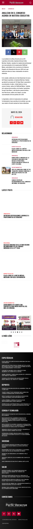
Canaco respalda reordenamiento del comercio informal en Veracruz (21, 181)
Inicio (3, 9)
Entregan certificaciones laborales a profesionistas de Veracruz (21, 140)
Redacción (18, 117)
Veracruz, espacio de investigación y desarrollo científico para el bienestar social (16, 430)
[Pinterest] (19, 52)
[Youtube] (21, 122)
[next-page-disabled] (6, 342)
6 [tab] (21, 332)
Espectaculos (16, 146)
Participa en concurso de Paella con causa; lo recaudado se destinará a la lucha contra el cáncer (15, 446)
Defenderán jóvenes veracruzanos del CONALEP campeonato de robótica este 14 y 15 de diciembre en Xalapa (16, 434)
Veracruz (15, 137)
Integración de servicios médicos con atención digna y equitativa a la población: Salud (15, 480)
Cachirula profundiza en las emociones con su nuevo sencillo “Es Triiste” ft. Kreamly (15, 379)
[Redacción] (12, 117)
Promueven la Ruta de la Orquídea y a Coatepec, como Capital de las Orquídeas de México (15, 450)
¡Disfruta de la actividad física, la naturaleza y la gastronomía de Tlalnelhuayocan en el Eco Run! (16, 404)
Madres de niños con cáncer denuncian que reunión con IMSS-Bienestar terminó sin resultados (14, 472)
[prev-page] (3, 342)
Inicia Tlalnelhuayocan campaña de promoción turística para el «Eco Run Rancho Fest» (15, 397)
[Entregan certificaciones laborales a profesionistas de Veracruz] (6, 140)
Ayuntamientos (17, 167)
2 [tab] (13, 332)
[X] (13, 52)
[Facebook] (8, 52)
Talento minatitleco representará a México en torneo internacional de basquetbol (15, 393)
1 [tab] (11, 332)
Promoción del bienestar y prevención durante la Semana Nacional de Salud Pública (16, 484)
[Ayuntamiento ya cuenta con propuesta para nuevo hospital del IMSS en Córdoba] (16, 291)
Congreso (11, 9)
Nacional (7, 243)
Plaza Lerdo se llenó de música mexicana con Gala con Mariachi (21, 150)
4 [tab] (17, 332)
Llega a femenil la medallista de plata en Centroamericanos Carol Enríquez (13, 401)
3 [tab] (15, 332)
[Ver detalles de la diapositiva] (9, 322)
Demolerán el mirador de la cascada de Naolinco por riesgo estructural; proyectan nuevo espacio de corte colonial (20, 161)
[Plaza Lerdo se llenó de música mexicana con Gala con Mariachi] (6, 149)
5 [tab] (19, 332)
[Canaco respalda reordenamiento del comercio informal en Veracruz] (6, 180)
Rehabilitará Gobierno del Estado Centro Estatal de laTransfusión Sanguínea (16, 488)
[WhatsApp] (24, 52)
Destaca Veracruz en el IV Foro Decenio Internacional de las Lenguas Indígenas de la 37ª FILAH (16, 246)
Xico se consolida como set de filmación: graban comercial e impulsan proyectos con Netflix (21, 171)
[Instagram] (14, 122)
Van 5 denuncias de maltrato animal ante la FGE (15, 461)
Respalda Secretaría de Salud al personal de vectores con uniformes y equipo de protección (16, 476)
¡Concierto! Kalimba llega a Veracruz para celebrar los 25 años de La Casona (14, 371)
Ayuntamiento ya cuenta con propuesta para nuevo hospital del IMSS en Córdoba (15, 306)
